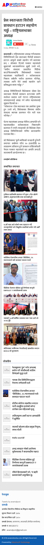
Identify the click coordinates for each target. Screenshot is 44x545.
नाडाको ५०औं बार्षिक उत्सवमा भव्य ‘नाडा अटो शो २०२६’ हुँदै (21, 320)
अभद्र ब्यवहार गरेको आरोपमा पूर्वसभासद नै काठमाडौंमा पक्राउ (25, 450)
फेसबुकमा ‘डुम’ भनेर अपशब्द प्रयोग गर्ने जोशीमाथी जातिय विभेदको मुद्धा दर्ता (24, 370)
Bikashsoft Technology (21, 542)
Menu (39, 7)
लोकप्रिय (7, 361)
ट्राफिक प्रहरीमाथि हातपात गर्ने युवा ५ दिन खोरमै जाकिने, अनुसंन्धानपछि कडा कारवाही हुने (20, 196)
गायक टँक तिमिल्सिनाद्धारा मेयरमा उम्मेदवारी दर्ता (23, 382)
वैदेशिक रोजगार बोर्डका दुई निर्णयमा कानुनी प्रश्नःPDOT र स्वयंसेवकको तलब (19, 289)
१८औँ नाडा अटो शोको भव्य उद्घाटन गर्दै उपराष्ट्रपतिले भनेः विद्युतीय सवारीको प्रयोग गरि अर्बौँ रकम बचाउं (22, 227)
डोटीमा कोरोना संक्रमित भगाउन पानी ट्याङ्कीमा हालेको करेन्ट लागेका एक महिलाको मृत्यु (25, 406)
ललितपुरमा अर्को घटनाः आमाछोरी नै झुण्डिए (26, 417)
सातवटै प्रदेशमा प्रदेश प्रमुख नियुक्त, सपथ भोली (26, 428)
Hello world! (18, 438)
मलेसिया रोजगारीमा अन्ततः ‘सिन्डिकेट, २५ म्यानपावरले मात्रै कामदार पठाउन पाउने (18, 259)
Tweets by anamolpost (11, 501)
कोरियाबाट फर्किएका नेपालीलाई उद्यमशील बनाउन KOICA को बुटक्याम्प (21, 350)
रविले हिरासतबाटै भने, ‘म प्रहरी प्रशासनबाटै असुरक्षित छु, (25, 474)
